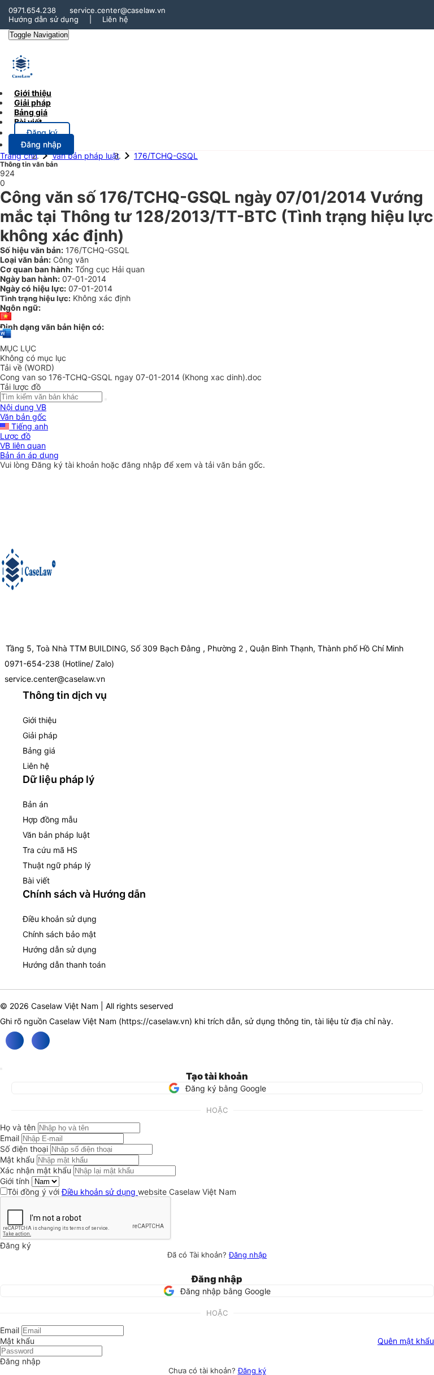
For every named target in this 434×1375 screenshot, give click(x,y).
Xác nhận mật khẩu (35, 1170)
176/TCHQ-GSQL (166, 155)
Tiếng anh (28, 426)
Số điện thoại (24, 1149)
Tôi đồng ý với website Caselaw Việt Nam (121, 1191)
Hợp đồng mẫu (50, 819)
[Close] (1, 1069)
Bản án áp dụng (29, 455)
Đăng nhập (248, 1254)
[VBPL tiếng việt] (5, 317)
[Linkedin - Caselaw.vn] (41, 1041)
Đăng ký (252, 1370)
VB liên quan (23, 445)
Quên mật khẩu (405, 1341)
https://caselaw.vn (155, 1021)
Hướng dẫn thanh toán (64, 964)
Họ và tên (18, 1127)
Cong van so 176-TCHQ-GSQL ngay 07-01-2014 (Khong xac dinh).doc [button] (131, 377)
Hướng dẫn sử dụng (43, 19)
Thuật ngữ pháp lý (57, 865)
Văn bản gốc (23, 416)
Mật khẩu (17, 1159)
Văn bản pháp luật (85, 155)
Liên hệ (115, 19)
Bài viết (28, 122)
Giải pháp (40, 735)
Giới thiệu (40, 720)
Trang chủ (18, 155)
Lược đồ (15, 436)
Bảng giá (39, 750)
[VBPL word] (5, 338)
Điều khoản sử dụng (60, 919)
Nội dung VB (23, 407)
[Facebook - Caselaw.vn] (15, 1041)
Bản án (35, 804)
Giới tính (14, 1181)
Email (9, 1138)
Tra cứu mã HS (50, 850)
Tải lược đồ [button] (20, 386)
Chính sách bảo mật (59, 934)
